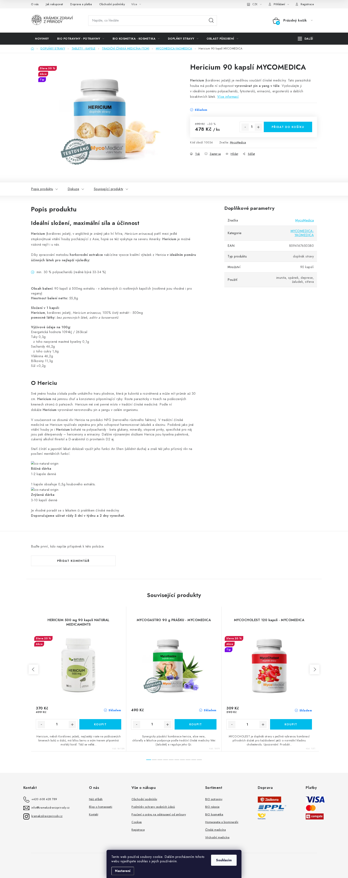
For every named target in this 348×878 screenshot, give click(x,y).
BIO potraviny (214, 799)
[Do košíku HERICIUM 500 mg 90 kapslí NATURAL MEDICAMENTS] (100, 724)
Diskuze (73, 189)
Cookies (137, 822)
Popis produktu (42, 189)
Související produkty (108, 189)
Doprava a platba (81, 4)
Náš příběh (96, 799)
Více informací (228, 96)
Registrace (307, 4)
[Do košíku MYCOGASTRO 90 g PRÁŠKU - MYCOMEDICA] (195, 724)
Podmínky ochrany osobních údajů (153, 807)
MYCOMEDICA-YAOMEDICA (302, 233)
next (314, 669)
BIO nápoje (212, 807)
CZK (255, 4)
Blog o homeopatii (100, 807)
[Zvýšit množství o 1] (258, 127)
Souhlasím (224, 860)
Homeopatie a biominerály (221, 822)
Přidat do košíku (288, 127)
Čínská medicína (215, 830)
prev (33, 669)
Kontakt (93, 814)
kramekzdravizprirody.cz (47, 816)
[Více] (305, 39)
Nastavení (122, 871)
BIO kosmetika (214, 814)
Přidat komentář (73, 561)
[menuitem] (42, 39)
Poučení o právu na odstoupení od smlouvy (159, 814)
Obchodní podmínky (112, 4)
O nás (35, 4)
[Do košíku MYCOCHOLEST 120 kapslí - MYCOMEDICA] (291, 724)
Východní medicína (217, 837)
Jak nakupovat (54, 4)
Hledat (211, 20)
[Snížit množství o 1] (245, 127)
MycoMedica (238, 142)
